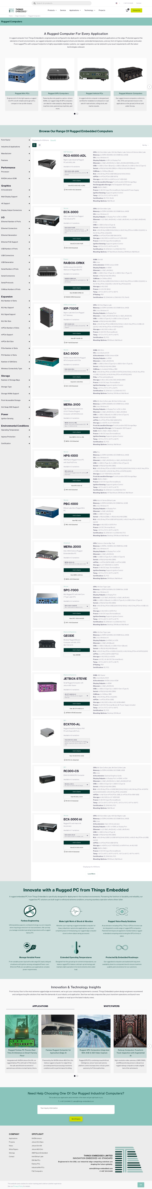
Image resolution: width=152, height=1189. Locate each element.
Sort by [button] (144, 145)
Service (63, 10)
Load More (91, 874)
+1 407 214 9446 (128, 3)
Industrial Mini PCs (38, 1167)
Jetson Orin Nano (37, 1142)
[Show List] (34, 145)
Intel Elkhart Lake (37, 1156)
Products (51, 10)
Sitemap (12, 1153)
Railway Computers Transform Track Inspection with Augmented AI (131, 1053)
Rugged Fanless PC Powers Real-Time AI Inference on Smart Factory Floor (22, 1053)
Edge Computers (20, 16)
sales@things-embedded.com (83, 1101)
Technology (88, 10)
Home (11, 16)
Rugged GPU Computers (58, 93)
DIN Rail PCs (36, 1160)
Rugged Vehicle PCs (94, 93)
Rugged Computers (34, 16)
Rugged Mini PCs (22, 93)
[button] (118, 3)
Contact (138, 3)
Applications (74, 10)
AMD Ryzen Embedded (40, 1153)
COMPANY (14, 1134)
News (11, 1146)
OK (141, 1185)
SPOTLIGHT (38, 1134)
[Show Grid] (40, 145)
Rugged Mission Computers (130, 93)
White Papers (13, 1149)
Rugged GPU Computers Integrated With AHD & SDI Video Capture (94, 1051)
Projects (102, 10)
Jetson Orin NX (37, 1146)
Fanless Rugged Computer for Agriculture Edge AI (58, 1051)
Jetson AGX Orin (37, 1149)
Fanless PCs (36, 1164)
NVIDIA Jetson (37, 1138)
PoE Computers (37, 1171)
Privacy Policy (18, 1186)
